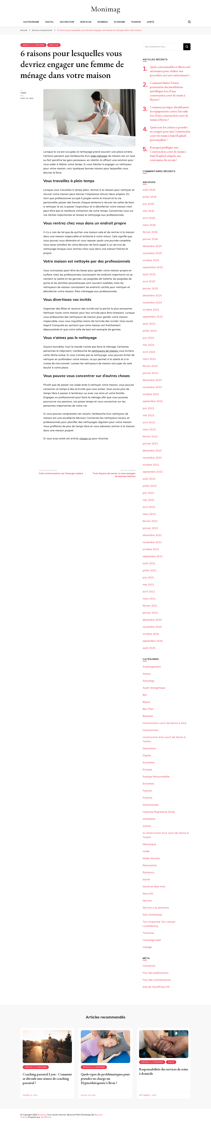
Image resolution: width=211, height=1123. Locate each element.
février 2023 (150, 436)
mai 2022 (148, 500)
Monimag (105, 9)
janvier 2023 (150, 443)
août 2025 (149, 274)
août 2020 (149, 648)
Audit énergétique (154, 687)
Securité (148, 893)
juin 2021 (148, 577)
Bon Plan (85, 22)
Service (147, 900)
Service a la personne (33, 45)
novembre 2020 (152, 626)
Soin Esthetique (152, 914)
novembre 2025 (152, 253)
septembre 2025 (153, 267)
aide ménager (99, 156)
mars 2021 (149, 598)
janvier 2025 (150, 288)
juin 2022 (148, 492)
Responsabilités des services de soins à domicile (163, 1071)
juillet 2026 (150, 196)
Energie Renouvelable (156, 776)
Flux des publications (156, 972)
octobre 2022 (151, 464)
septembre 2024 (153, 316)
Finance (147, 797)
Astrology (148, 680)
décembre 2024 (152, 295)
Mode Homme (151, 858)
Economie (119, 22)
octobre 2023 (151, 394)
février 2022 (150, 521)
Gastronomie (31, 22)
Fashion (136, 22)
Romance (148, 872)
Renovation (150, 865)
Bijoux (146, 701)
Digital (49, 22)
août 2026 (149, 189)
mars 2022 (149, 514)
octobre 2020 (151, 633)
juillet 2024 (150, 330)
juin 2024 (148, 337)
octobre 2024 (151, 309)
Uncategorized (152, 940)
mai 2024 (148, 344)
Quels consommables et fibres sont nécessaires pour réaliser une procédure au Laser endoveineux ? (170, 71)
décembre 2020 (152, 619)
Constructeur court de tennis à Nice (164, 723)
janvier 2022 (150, 528)
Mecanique (149, 844)
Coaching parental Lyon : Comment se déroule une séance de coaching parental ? (47, 1078)
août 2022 (149, 478)
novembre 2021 (152, 542)
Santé (150, 22)
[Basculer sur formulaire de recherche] (189, 22)
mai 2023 (148, 415)
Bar (145, 694)
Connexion (149, 965)
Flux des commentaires (157, 979)
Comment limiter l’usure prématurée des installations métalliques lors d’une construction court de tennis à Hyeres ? (167, 91)
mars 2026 (149, 225)
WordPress (46, 1117)
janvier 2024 (150, 373)
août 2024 (149, 323)
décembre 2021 (152, 535)
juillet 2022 (150, 485)
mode (146, 851)
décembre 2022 (152, 450)
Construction (150, 730)
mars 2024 (149, 359)
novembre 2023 (152, 387)
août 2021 (149, 563)
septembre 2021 (153, 556)
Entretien (148, 783)
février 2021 (150, 605)
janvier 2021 (150, 612)
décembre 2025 (152, 246)
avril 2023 (149, 422)
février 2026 (150, 232)
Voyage (147, 947)
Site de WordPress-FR (156, 986)
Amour (147, 673)
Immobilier (149, 818)
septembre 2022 (153, 471)
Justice (147, 826)
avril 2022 (149, 507)
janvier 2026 (150, 239)
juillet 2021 (150, 570)
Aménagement (152, 666)
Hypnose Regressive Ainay (159, 811)
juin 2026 (148, 203)
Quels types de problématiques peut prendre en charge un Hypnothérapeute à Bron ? (105, 1078)
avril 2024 (149, 351)
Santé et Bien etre (154, 886)
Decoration (67, 22)
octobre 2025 (151, 260)
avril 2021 (149, 591)
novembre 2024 (152, 302)
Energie (147, 769)
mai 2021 (148, 584)
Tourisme (148, 933)
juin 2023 (148, 408)
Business (103, 22)
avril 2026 (149, 218)
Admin (23, 93)
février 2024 (150, 366)
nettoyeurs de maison (105, 350)
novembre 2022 (152, 457)
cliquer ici (85, 438)
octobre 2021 (151, 549)
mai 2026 (148, 210)
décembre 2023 (152, 380)
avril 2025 (149, 281)
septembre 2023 (153, 401)
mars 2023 (149, 429)
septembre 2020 (153, 640)
